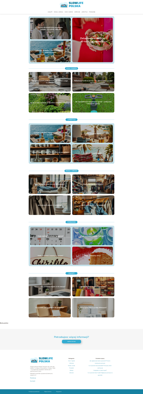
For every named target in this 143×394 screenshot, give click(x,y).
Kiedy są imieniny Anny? (92, 256)
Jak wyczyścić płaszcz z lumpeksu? (50, 205)
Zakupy (50, 12)
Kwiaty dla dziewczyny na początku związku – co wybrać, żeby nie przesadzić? (50, 28)
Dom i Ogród (69, 12)
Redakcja (33, 378)
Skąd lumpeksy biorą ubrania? (93, 184)
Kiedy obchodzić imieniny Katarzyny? (50, 256)
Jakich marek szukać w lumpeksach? (93, 205)
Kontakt (32, 381)
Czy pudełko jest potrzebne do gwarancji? (49, 308)
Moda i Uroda (58, 12)
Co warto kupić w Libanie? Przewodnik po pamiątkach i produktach (50, 153)
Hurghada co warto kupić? (92, 153)
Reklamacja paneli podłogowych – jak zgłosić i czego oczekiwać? (50, 82)
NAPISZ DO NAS (71, 341)
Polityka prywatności (34, 391)
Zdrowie (77, 12)
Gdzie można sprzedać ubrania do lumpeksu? (49, 184)
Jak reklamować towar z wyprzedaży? (93, 287)
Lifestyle (85, 12)
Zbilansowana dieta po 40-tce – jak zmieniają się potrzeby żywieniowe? (92, 40)
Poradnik (92, 12)
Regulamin (59, 391)
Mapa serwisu (47, 391)
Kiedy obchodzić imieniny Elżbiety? (93, 236)
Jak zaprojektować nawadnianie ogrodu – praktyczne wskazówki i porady (93, 103)
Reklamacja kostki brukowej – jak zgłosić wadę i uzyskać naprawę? (93, 82)
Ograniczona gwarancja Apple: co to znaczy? (49, 287)
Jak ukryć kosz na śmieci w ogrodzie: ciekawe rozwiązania (49, 103)
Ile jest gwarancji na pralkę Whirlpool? (93, 308)
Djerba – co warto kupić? (92, 134)
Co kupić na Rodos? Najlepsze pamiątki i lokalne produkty (50, 51)
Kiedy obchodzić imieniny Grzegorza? (50, 236)
